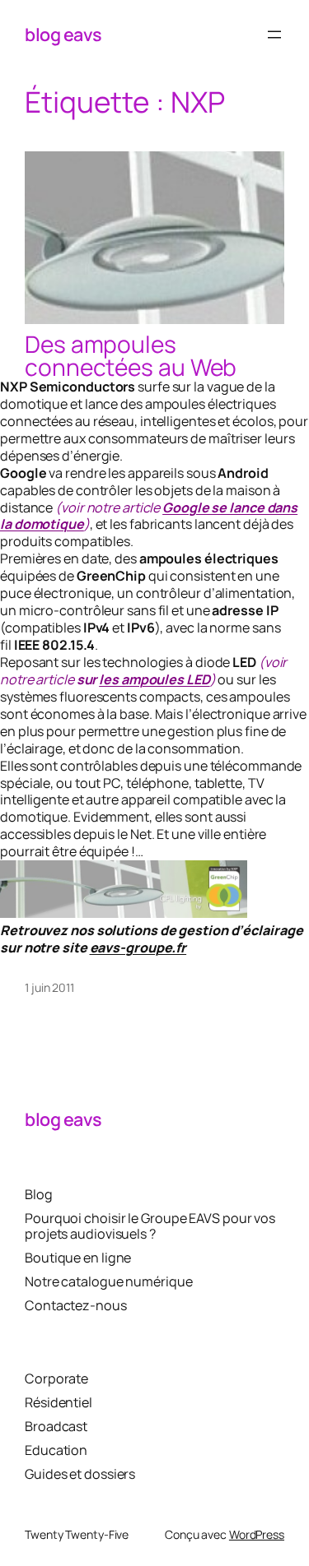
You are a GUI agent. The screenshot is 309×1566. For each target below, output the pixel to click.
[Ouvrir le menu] (274, 34)
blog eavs (63, 34)
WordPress (256, 1534)
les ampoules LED (154, 679)
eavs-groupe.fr (138, 947)
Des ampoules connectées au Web (130, 355)
